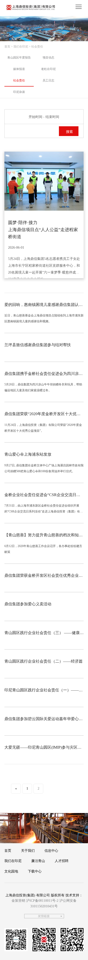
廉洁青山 (38, 861)
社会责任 (19, 80)
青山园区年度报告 (19, 57)
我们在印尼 (13, 861)
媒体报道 (19, 69)
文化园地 (11, 871)
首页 (7, 46)
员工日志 (48, 80)
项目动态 (48, 57)
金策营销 (18, 900)
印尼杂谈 (19, 92)
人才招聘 (61, 861)
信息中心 (51, 850)
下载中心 (35, 871)
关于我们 (28, 850)
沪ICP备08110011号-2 (42, 900)
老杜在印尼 (48, 69)
